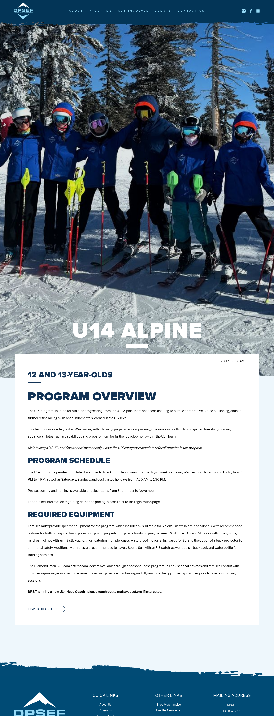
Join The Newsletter (168, 710)
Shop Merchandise (169, 704)
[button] (76, 11)
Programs (105, 710)
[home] (26, 10)
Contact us (191, 10)
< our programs (233, 361)
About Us (105, 704)
